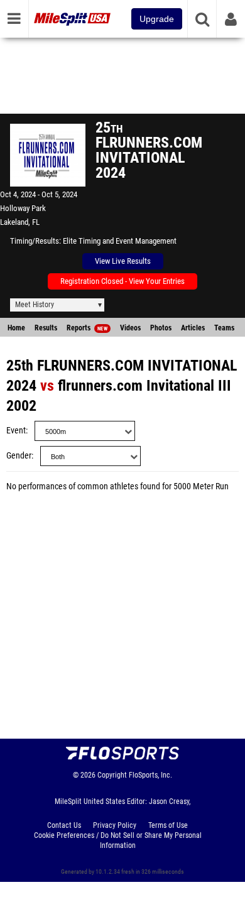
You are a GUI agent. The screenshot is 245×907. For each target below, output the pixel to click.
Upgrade (156, 19)
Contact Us (64, 825)
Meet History (34, 304)
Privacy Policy (114, 825)
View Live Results (123, 261)
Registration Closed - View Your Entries (122, 281)
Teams (224, 327)
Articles (193, 327)
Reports (87, 327)
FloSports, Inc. (150, 775)
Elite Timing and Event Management (120, 241)
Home (16, 327)
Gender (18, 455)
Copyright (112, 775)
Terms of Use (168, 825)
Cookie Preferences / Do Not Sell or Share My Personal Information (118, 840)
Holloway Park (23, 208)
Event (16, 430)
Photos (161, 327)
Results (46, 327)
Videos (130, 327)
